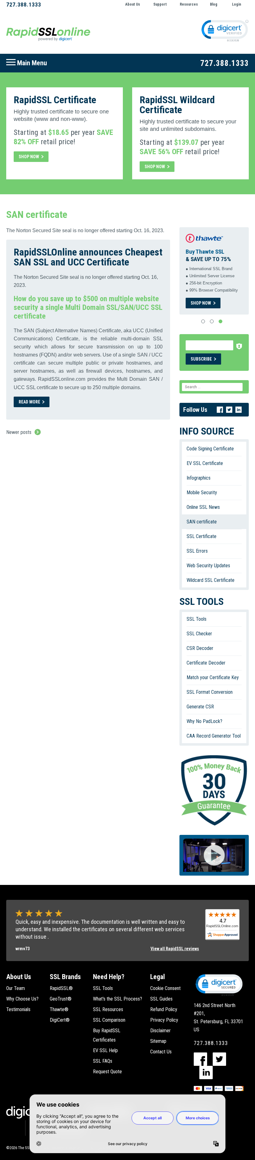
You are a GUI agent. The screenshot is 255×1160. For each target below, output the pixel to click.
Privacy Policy (164, 1020)
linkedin (206, 1072)
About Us (132, 4)
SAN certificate (202, 522)
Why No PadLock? (204, 721)
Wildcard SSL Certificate (210, 580)
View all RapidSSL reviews (175, 948)
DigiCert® (60, 1020)
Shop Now (29, 156)
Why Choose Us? (22, 999)
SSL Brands (65, 977)
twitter (219, 1059)
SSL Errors (197, 551)
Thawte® (59, 1009)
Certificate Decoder (206, 663)
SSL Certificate (201, 536)
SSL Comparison (109, 1020)
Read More (34, 403)
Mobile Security (202, 492)
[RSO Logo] (48, 34)
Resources (189, 4)
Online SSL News (203, 507)
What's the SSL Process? (117, 999)
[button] (218, 985)
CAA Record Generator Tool (214, 736)
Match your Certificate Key (213, 677)
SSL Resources (108, 1009)
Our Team (15, 988)
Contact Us (161, 1052)
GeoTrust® (61, 999)
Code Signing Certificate (210, 449)
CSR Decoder (200, 648)
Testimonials (18, 1009)
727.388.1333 (23, 4)
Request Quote (107, 1072)
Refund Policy (163, 1009)
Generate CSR (200, 707)
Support (160, 4)
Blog (213, 4)
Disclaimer (160, 1030)
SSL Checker (199, 634)
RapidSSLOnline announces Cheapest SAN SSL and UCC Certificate (88, 257)
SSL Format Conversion (210, 692)
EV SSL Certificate (205, 463)
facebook (200, 1059)
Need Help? (108, 977)
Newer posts (18, 432)
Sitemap (158, 1041)
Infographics (199, 478)
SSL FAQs (102, 1061)
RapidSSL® (61, 988)
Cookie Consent (165, 988)
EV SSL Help (105, 1050)
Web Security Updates (208, 565)
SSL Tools (196, 619)
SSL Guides (161, 999)
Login (236, 4)
